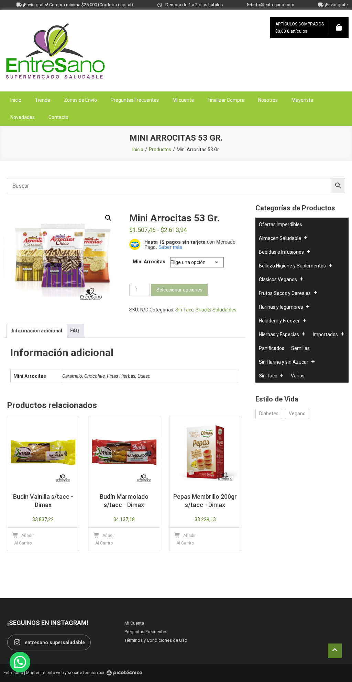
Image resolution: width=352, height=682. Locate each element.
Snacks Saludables (216, 309)
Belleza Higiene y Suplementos (292, 265)
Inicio (15, 100)
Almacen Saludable (280, 238)
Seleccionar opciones (179, 290)
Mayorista (302, 100)
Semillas (300, 348)
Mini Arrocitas (149, 261)
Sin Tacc (184, 309)
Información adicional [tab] (37, 330)
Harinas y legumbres (281, 307)
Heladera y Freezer (279, 320)
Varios (298, 375)
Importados (325, 334)
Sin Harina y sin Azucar (283, 362)
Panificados (271, 348)
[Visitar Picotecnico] (124, 672)
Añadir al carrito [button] (24, 539)
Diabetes (268, 413)
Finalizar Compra (226, 100)
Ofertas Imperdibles (280, 224)
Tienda (42, 100)
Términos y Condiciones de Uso (155, 640)
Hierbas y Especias (279, 334)
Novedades (22, 117)
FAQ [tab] (74, 330)
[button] (108, 218)
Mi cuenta (183, 100)
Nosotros (268, 100)
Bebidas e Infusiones (281, 252)
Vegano (297, 413)
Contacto (58, 117)
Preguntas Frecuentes (135, 100)
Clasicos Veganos (278, 279)
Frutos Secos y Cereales (285, 293)
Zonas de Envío (80, 100)
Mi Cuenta (134, 623)
